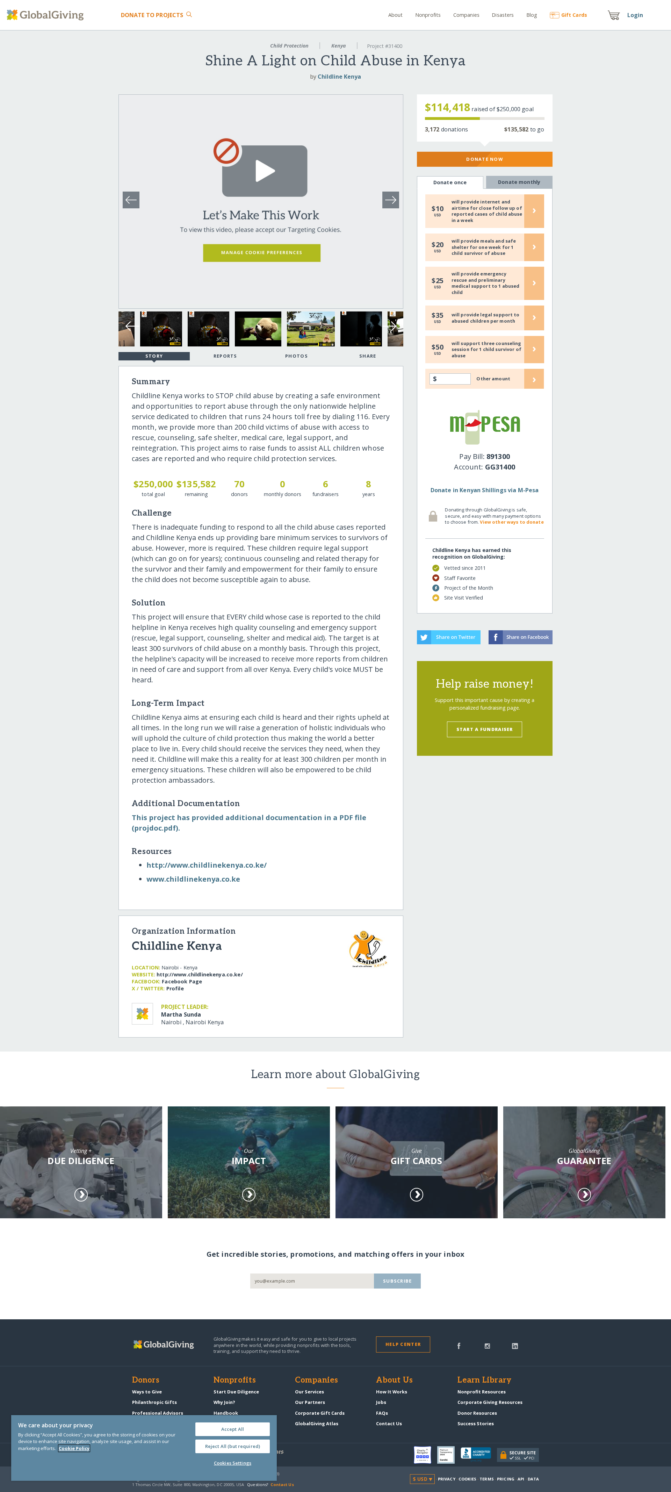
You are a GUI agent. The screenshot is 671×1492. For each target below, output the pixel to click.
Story (154, 356)
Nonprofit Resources (481, 1392)
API (521, 1479)
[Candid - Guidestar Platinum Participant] (449, 1455)
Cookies (467, 1479)
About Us (394, 1380)
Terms (486, 1479)
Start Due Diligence (236, 1392)
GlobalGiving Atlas (316, 1423)
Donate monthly (519, 182)
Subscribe (397, 1281)
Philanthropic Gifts (154, 1402)
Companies (466, 15)
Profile (175, 988)
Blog (531, 15)
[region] (144, 1448)
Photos (296, 356)
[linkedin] (515, 1345)
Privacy (446, 1479)
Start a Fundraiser (484, 729)
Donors (145, 1380)
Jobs (381, 1402)
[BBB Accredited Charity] (479, 1455)
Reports (225, 356)
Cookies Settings (232, 1463)
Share (367, 356)
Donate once (450, 182)
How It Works (391, 1392)
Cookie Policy (74, 1448)
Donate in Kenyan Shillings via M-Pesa (485, 490)
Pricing (505, 1479)
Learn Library (484, 1380)
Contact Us (389, 1423)
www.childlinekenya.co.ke (193, 879)
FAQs (382, 1413)
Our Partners (310, 1402)
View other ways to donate (511, 522)
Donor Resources (477, 1413)
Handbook (226, 1413)
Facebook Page (182, 981)
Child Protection (289, 45)
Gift (574, 15)
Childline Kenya (339, 76)
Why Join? (224, 1402)
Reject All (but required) (232, 1446)
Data (533, 1479)
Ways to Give (147, 1392)
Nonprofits (428, 15)
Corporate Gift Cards (320, 1413)
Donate (152, 15)
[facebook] (458, 1345)
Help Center (403, 1344)
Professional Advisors (157, 1413)
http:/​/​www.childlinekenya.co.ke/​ (206, 865)
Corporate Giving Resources (489, 1402)
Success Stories (475, 1423)
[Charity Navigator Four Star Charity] (425, 1455)
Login (635, 15)
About (395, 15)
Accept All (232, 1429)
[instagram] (487, 1345)
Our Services (309, 1392)
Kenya (338, 45)
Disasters (503, 15)
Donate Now (484, 159)
